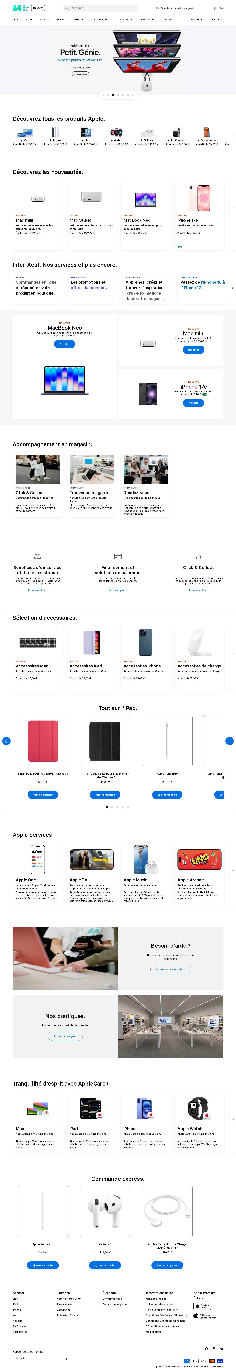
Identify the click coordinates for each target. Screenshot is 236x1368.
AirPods (17, 1320)
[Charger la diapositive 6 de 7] (127, 95)
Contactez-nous (112, 1298)
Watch (16, 1315)
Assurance (63, 1309)
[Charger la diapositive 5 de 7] (122, 95)
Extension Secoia (67, 1315)
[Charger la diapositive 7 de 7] (132, 95)
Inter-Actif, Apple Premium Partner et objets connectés (194, 1367)
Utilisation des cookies (159, 1304)
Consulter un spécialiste (170, 969)
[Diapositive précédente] (6, 741)
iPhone (17, 1309)
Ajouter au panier (42, 1265)
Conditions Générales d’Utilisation (167, 1315)
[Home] (21, 8)
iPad (15, 1304)
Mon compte (153, 1331)
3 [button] (118, 808)
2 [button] (113, 808)
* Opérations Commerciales (162, 1326)
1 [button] (107, 808)
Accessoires (20, 1331)
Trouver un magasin (65, 1036)
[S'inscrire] (66, 1359)
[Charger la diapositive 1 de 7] (103, 95)
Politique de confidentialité (162, 1309)
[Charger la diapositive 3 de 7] (113, 95)
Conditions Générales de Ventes (165, 1320)
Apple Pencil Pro (167, 773)
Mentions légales (156, 1298)
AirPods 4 (105, 1244)
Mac (15, 1298)
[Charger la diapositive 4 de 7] (118, 95)
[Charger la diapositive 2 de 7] (108, 95)
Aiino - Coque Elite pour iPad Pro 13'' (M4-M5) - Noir (105, 775)
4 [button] (123, 808)
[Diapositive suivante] (232, 137)
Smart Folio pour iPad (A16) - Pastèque (43, 773)
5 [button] (128, 808)
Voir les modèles (43, 794)
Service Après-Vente (69, 1298)
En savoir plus (36, 590)
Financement (65, 1304)
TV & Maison (20, 1326)
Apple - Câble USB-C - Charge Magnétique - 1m (167, 1246)
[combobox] (101, 8)
